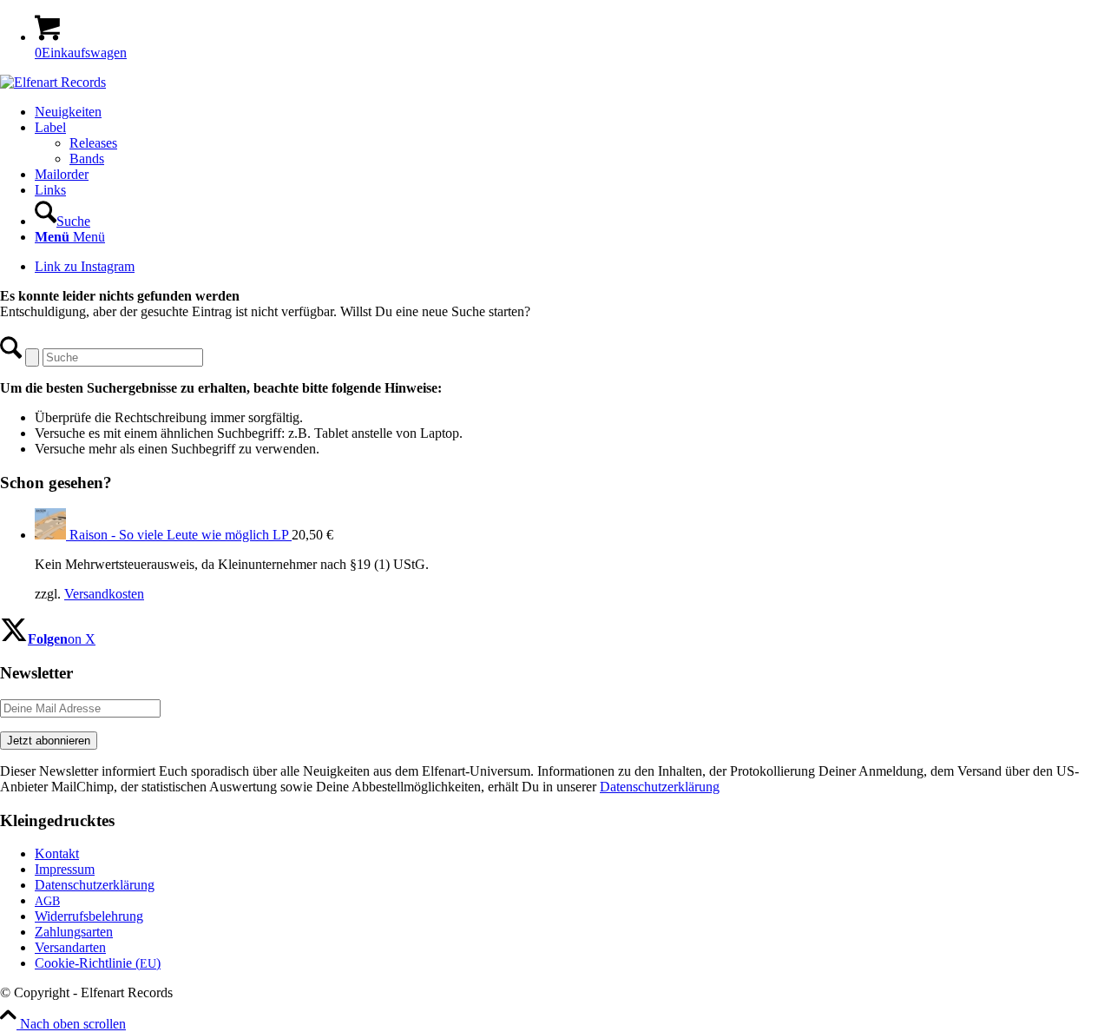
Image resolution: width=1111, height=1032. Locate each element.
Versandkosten (104, 593)
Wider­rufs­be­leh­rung (89, 916)
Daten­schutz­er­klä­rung (94, 884)
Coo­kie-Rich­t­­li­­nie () (98, 963)
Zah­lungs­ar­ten (74, 931)
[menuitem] (573, 112)
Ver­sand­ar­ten (70, 947)
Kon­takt (57, 853)
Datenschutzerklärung (660, 786)
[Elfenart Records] (53, 82)
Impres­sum (65, 869)
